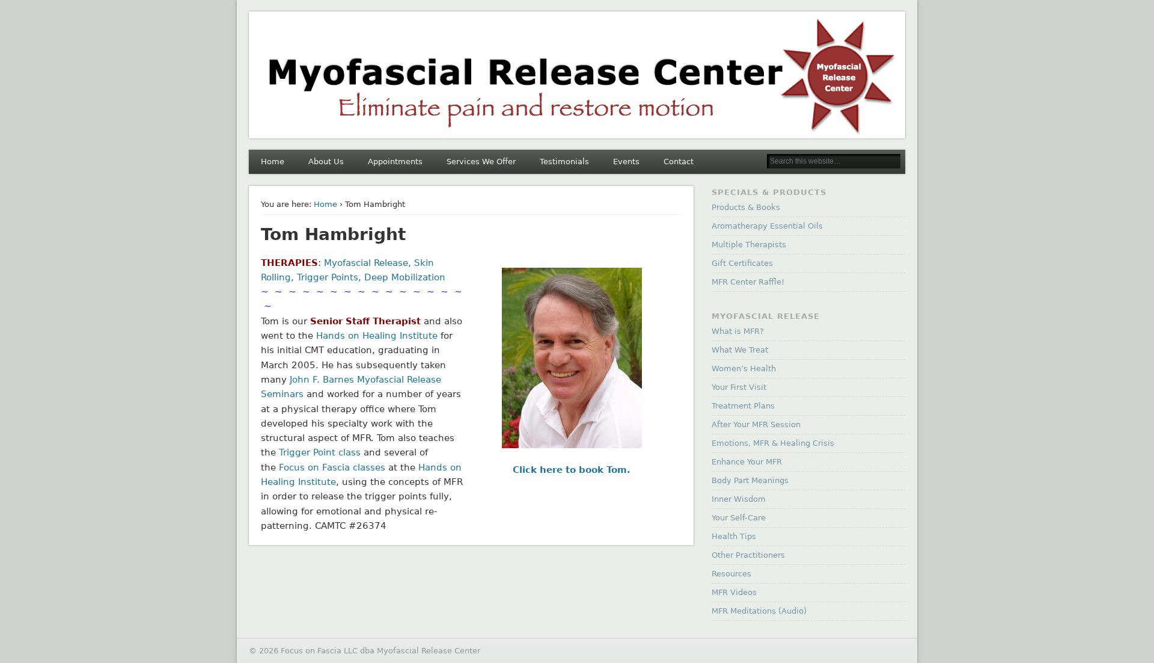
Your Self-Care (739, 517)
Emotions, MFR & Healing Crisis (773, 443)
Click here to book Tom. (571, 469)
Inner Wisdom (739, 499)
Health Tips (734, 536)
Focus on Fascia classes (332, 467)
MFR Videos (734, 592)
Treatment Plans (743, 405)
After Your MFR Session (756, 424)
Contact (679, 161)
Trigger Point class (320, 452)
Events (626, 161)
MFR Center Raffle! (748, 281)
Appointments (395, 161)
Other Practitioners (748, 555)
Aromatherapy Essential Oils (767, 225)
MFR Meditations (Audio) (759, 610)
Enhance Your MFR (747, 461)
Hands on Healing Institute (377, 335)
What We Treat (740, 349)
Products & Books (746, 207)
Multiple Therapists (749, 244)
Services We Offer (481, 161)
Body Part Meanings (750, 480)
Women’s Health (744, 368)
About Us (326, 161)
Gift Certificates (742, 263)
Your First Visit (739, 387)
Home (272, 161)
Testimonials (564, 161)
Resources (731, 573)
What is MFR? (738, 331)
